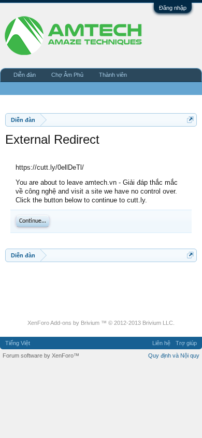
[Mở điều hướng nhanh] (190, 119)
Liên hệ (161, 343)
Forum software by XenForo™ (41, 355)
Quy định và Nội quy (173, 355)
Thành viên (113, 75)
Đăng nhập (172, 8)
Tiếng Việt (17, 343)
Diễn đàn (24, 75)
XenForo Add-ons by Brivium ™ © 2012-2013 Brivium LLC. (101, 323)
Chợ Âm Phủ (67, 75)
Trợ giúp (186, 343)
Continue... (32, 221)
